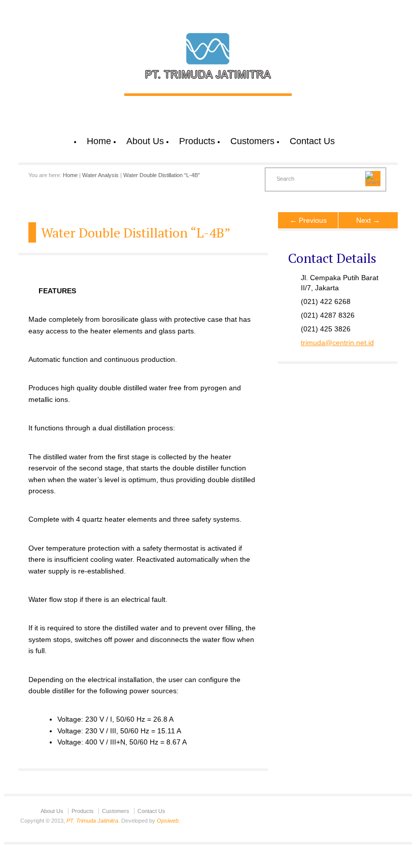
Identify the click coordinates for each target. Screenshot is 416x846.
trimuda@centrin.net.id (337, 343)
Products (197, 141)
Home (99, 141)
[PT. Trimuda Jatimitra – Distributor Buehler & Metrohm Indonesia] (208, 83)
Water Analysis (100, 175)
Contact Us (312, 141)
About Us (145, 141)
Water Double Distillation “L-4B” (161, 175)
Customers (252, 141)
